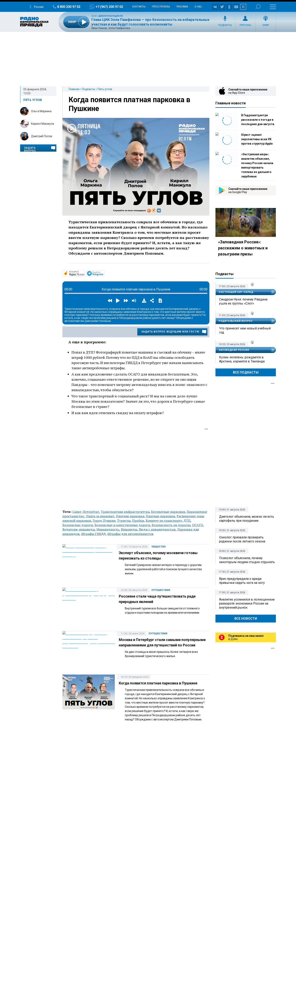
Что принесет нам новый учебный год (245, 330)
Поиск (258, 6)
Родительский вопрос (236, 321)
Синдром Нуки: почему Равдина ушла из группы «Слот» (243, 301)
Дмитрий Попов (41, 136)
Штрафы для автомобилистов (130, 534)
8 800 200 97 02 (68, 7)
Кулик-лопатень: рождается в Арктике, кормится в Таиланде (242, 359)
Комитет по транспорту (164, 520)
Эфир (265, 25)
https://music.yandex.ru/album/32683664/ (84, 273)
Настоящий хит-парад (236, 292)
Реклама (182, 6)
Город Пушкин (104, 520)
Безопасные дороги (77, 525)
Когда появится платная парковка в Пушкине (158, 683)
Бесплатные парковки (168, 511)
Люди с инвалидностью (157, 529)
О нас (198, 6)
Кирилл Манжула (42, 123)
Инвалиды (129, 529)
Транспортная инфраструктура (125, 511)
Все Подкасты (246, 372)
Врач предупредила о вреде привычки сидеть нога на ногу (242, 581)
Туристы (123, 520)
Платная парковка (130, 516)
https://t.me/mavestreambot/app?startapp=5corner (104, 273)
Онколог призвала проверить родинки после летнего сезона (242, 539)
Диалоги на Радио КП (110, 16)
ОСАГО (197, 525)
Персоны (245, 25)
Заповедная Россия (234, 350)
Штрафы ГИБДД (93, 534)
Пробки (138, 520)
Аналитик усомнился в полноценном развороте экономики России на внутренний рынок (246, 603)
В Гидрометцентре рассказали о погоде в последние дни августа (257, 120)
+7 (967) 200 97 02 (109, 7)
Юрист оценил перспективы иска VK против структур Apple (257, 139)
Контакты (138, 6)
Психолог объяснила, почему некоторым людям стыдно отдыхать (247, 560)
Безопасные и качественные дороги (122, 525)
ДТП (187, 520)
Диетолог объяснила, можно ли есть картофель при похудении (246, 519)
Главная (74, 89)
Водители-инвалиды (78, 529)
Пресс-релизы (161, 6)
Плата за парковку (100, 516)
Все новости (245, 618)
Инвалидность (107, 529)
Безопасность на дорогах (171, 525)
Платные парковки (160, 516)
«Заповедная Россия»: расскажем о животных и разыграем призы (243, 248)
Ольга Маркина (41, 111)
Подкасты (225, 25)
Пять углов (105, 89)
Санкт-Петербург (85, 511)
